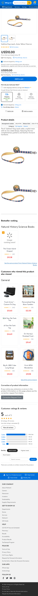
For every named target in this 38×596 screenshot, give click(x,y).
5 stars (3, 434)
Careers (4, 491)
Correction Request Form (12, 397)
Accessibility (6, 536)
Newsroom (5, 493)
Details (17, 107)
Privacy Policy (6, 552)
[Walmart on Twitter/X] (7, 578)
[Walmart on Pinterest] (15, 578)
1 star (3, 444)
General (26, 126)
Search (33, 459)
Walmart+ (5, 518)
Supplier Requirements (9, 502)
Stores (4, 512)
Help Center (31, 475)
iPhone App (5, 568)
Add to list (10, 111)
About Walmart (6, 488)
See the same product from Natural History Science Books (20, 264)
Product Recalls (6, 539)
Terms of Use (6, 549)
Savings (24, 7)
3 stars (3, 439)
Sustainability (6, 499)
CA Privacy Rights (7, 555)
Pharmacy (5, 531)
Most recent (12, 450)
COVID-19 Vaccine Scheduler (11, 528)
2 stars (3, 441)
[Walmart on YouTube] (11, 578)
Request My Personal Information (12, 558)
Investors (4, 496)
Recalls (4, 534)
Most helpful (6, 455)
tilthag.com (18, 61)
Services (17, 7)
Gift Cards (5, 521)
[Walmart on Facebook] (3, 578)
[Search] (29, 3)
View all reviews (8, 428)
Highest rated (25, 450)
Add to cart (19, 79)
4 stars (3, 437)
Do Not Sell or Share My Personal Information (15, 561)
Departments (8, 7)
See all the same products (29, 380)
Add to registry (28, 111)
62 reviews (15, 47)
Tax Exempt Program (8, 542)
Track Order (13, 478)
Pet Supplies (18, 126)
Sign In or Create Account (13, 475)
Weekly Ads (26, 478)
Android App (6, 571)
